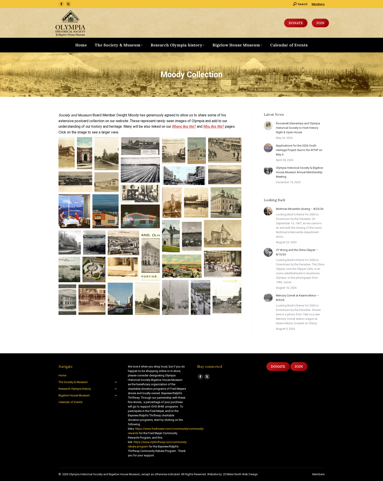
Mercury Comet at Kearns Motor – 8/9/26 (297, 298)
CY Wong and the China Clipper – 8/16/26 (297, 252)
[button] (67, 153)
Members (318, 4)
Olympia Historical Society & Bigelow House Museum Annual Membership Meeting (299, 172)
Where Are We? (184, 126)
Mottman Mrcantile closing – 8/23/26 (299, 209)
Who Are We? (213, 126)
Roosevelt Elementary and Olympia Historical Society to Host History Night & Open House (298, 128)
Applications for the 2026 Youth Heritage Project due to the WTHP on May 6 (299, 150)
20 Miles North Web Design (240, 474)
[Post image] (268, 125)
